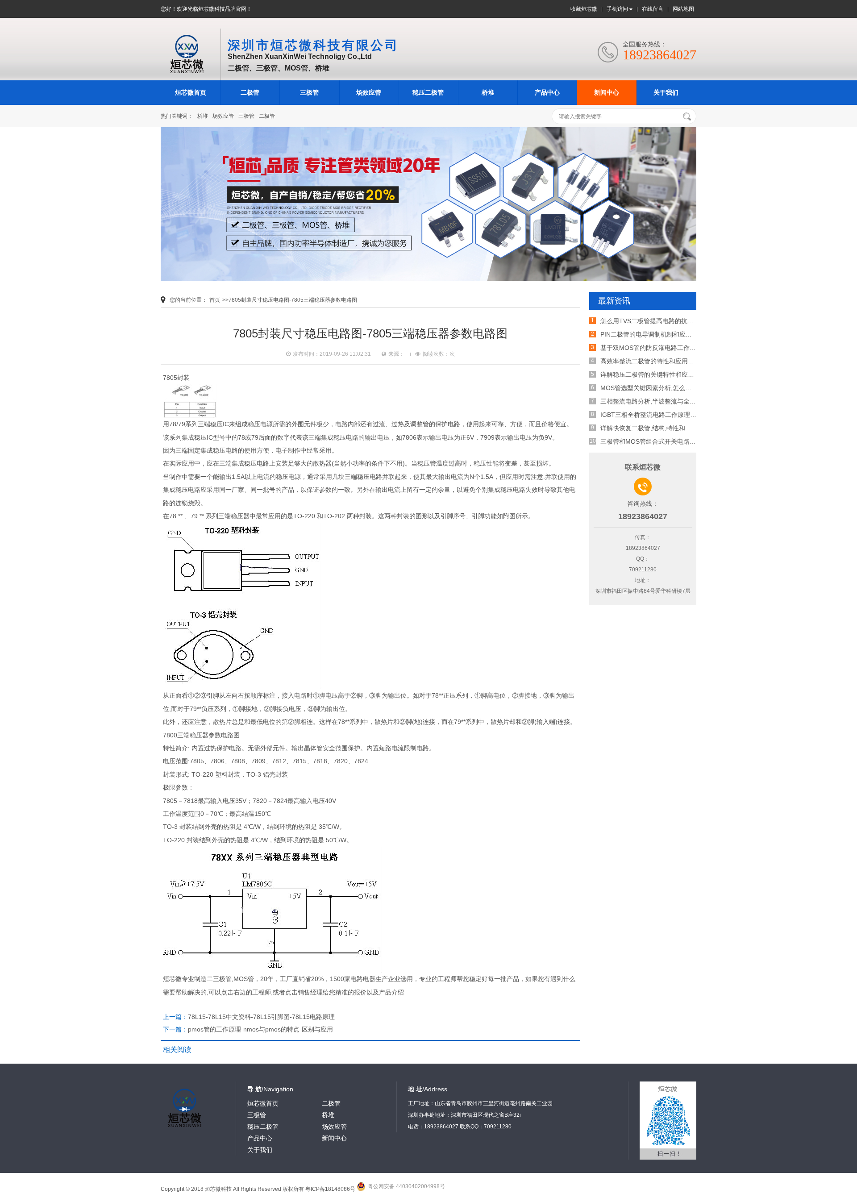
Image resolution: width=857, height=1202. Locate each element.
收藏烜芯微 (583, 9)
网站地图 (683, 9)
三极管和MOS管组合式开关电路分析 (651, 441)
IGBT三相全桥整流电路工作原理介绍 (651, 414)
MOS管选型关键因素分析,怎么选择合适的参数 (664, 387)
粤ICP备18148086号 (330, 1189)
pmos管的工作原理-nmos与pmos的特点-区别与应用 (260, 1029)
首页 (214, 300)
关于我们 (665, 92)
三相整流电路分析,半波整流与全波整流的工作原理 (670, 401)
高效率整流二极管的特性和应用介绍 (650, 361)
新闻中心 (606, 92)
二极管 (250, 92)
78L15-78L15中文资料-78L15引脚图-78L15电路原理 (261, 1016)
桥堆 (488, 92)
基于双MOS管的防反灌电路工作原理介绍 (657, 347)
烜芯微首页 (190, 92)
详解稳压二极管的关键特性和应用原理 (653, 374)
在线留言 (652, 9)
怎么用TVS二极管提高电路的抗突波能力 (656, 320)
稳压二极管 (428, 92)
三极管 (309, 92)
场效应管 (368, 92)
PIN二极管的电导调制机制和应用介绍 (652, 334)
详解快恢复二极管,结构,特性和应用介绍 (655, 428)
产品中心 (547, 92)
